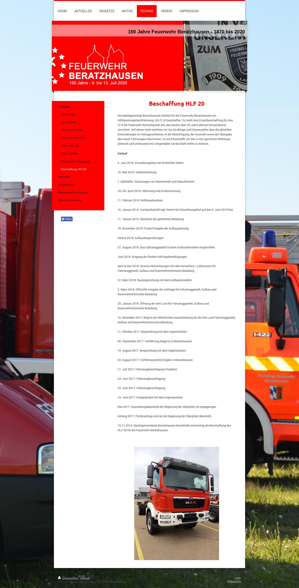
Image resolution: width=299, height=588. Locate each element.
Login (238, 577)
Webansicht (234, 581)
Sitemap (85, 578)
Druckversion (70, 578)
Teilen (68, 219)
